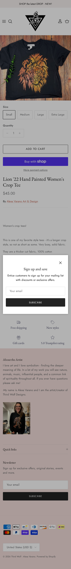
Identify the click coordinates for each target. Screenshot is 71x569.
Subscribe (35, 302)
